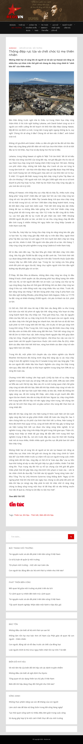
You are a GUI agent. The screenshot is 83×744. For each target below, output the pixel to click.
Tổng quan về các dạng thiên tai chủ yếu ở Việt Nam (31, 678)
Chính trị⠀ (33, 25)
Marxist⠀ (45, 28)
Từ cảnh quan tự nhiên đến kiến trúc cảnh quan (29, 593)
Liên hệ (54, 30)
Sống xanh (14, 696)
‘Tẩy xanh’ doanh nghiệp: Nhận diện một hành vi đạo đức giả (35, 604)
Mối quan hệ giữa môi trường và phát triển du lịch (31, 588)
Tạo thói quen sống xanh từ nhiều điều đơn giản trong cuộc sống (37, 713)
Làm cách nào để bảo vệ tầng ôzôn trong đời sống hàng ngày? (36, 707)
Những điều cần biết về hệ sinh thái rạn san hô (29, 630)
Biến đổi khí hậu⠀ (26, 48)
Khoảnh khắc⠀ (32, 28)
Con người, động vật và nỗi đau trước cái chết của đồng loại (35, 644)
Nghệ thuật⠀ (67, 25)
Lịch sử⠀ (55, 25)
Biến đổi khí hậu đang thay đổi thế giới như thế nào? (31, 684)
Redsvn (12, 25)
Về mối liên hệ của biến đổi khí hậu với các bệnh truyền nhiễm (36, 667)
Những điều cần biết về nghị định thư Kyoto (28, 673)
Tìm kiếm (44, 30)
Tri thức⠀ (45, 25)
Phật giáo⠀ (56, 28)
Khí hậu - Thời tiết (31, 515)
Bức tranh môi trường (21, 548)
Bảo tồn (13, 624)
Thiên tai (18, 515)
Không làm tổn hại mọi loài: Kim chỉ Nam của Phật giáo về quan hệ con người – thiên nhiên (41, 637)
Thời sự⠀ (22, 25)
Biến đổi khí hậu (47, 515)
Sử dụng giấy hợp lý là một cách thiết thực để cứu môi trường (36, 718)
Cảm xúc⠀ (68, 28)
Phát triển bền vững (20, 582)
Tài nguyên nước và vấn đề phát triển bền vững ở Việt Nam (34, 554)
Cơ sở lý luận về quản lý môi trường (24, 559)
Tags (36, 30)
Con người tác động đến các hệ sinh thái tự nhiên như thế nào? (36, 570)
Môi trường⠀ (17, 28)
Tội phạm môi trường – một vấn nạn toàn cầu (29, 565)
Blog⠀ (28, 30)
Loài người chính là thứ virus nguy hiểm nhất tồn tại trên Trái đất (37, 650)
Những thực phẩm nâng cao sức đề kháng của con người (33, 702)
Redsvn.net (47, 739)
